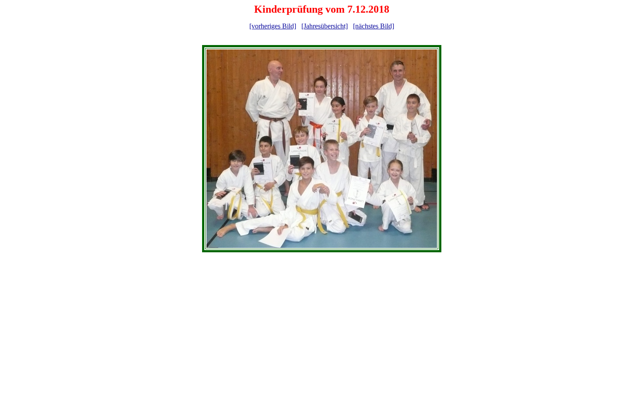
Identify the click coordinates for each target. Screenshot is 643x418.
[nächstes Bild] (373, 26)
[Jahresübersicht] (324, 26)
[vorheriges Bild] (272, 26)
